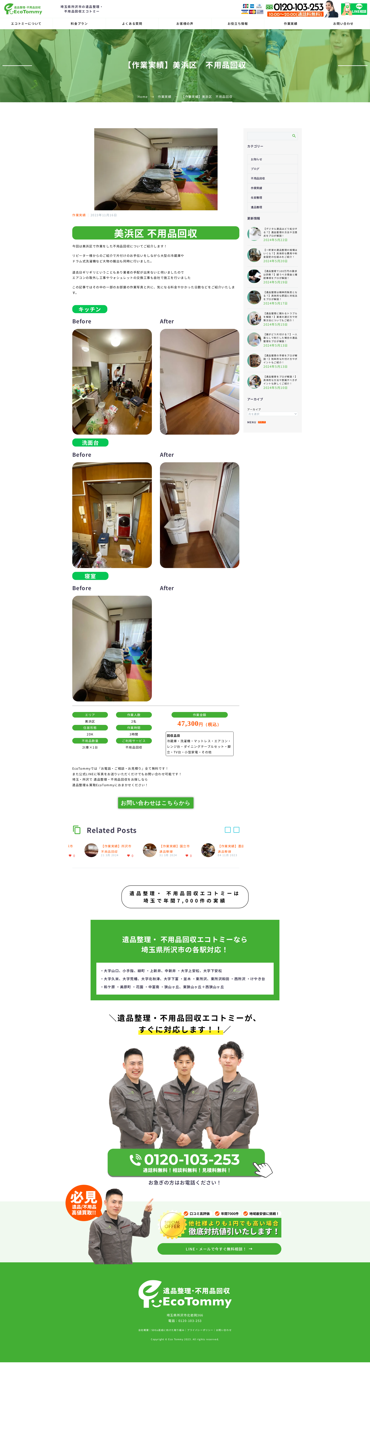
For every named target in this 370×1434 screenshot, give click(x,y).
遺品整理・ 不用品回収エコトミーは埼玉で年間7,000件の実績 (185, 897)
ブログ (255, 168)
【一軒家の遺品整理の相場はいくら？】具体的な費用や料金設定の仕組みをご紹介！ (280, 253)
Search (294, 135)
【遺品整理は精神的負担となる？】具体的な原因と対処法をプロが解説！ (280, 295)
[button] (228, 830)
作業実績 (290, 23)
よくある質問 (132, 23)
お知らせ (256, 159)
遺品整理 (256, 207)
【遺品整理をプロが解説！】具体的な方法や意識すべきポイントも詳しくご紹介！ (280, 380)
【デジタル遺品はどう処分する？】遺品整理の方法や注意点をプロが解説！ (280, 232)
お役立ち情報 (238, 23)
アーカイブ (254, 409)
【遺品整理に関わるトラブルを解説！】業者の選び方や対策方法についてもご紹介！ (280, 317)
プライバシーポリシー (200, 1330)
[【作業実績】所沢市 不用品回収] (92, 850)
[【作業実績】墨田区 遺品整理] (209, 850)
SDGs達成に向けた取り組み (167, 1330)
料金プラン (79, 23)
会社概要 (143, 1330)
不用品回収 (258, 178)
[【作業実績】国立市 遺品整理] (151, 850)
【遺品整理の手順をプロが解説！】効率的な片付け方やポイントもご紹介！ (280, 359)
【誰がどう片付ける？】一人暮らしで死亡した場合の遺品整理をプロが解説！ (280, 338)
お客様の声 (184, 23)
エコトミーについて (26, 23)
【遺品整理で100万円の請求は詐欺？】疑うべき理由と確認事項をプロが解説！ (280, 274)
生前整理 (256, 197)
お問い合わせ (343, 23)
